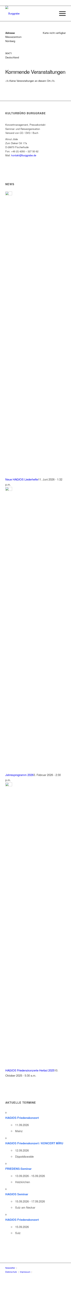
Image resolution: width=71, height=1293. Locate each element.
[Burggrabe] (29, 13)
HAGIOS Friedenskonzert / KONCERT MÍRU (34, 1143)
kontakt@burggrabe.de (23, 155)
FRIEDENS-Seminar (18, 1169)
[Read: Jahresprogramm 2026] (8, 490)
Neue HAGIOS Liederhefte (21, 479)
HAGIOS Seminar (16, 1194)
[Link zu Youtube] (47, 1272)
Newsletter (10, 1267)
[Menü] (60, 13)
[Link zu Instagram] (53, 1272)
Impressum (25, 1271)
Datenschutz (11, 1271)
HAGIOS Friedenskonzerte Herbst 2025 (29, 1070)
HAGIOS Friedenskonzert (22, 1118)
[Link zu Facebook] (41, 1272)
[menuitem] (60, 13)
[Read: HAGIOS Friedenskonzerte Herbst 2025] (8, 785)
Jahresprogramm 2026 (19, 775)
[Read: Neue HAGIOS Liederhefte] (8, 194)
